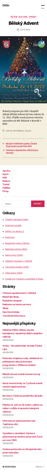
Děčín (6, 5)
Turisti (6, 184)
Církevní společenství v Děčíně (19, 293)
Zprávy (32, 17)
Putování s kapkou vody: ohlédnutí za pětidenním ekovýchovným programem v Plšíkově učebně (22, 361)
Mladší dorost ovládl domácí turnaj (21, 374)
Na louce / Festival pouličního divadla (22, 395)
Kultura (23, 17)
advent (9, 130)
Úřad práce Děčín (14, 273)
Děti (5, 177)
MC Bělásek (18, 130)
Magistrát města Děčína (17, 243)
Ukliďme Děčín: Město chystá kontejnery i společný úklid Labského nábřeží (22, 333)
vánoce (28, 130)
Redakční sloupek (12, 300)
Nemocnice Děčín (14, 255)
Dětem (14, 17)
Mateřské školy (11, 297)
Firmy (6, 191)
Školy (6, 308)
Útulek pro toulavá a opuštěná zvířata (24, 279)
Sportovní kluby (11, 312)
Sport (6, 174)
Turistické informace (14, 315)
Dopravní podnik (13, 225)
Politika (6, 187)
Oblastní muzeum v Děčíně (18, 261)
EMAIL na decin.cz (14, 231)
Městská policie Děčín (16, 249)
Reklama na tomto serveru (17, 304)
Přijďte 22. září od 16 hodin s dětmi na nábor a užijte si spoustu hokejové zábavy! (22, 408)
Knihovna (9, 237)
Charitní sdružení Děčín (16, 219)
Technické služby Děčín (17, 267)
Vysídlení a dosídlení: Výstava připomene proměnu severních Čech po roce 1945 (22, 436)
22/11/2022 (25, 29)
